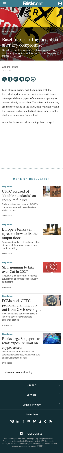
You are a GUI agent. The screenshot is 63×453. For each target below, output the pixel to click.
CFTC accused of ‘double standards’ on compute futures (19, 195)
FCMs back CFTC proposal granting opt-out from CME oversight (21, 304)
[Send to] (27, 79)
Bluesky (34, 421)
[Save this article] (21, 79)
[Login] (60, 3)
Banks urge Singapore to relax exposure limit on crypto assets (21, 342)
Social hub (45, 421)
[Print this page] (33, 79)
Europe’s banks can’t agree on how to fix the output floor (19, 233)
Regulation (8, 31)
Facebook (23, 421)
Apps (40, 421)
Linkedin (18, 421)
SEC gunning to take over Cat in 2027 (18, 269)
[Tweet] (4, 79)
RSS (51, 421)
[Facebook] (10, 79)
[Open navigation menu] (3, 3)
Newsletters (29, 421)
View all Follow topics (12, 421)
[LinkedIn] (15, 79)
